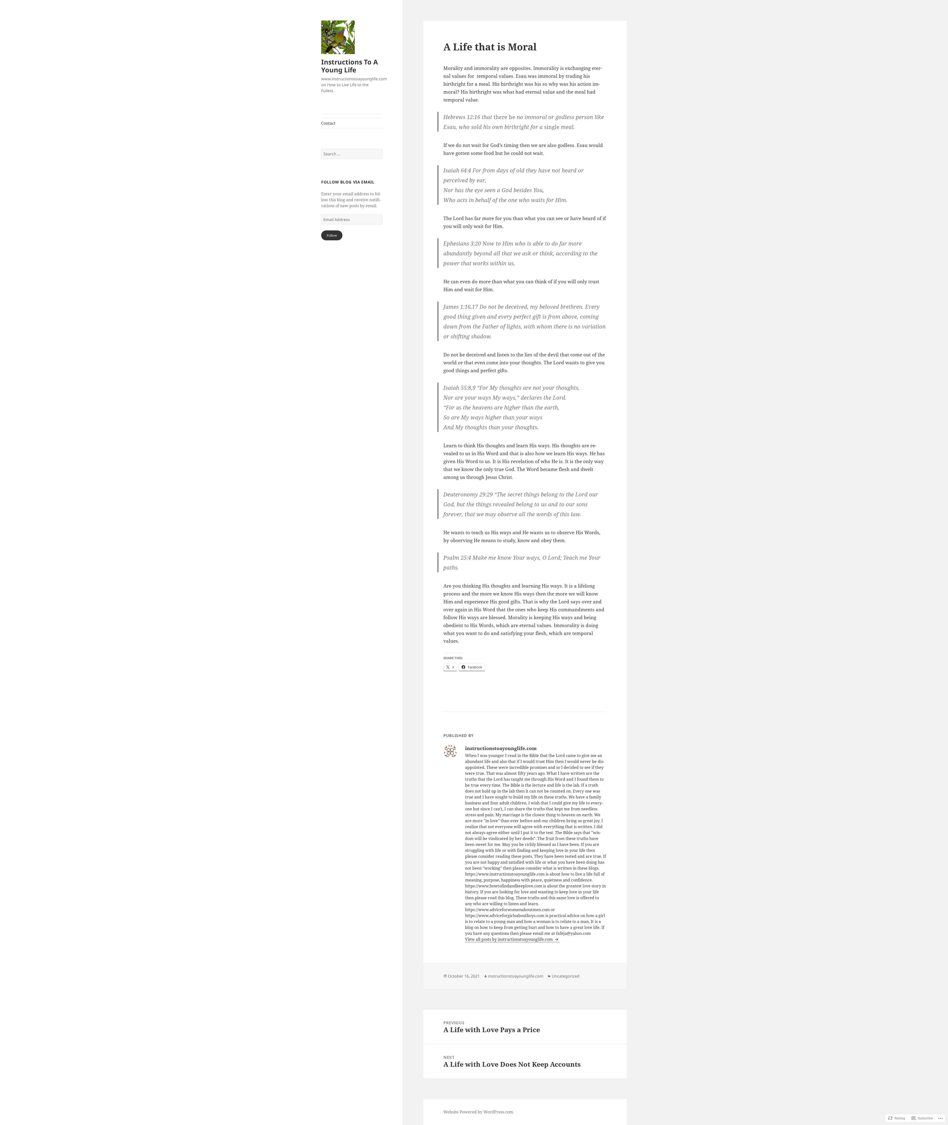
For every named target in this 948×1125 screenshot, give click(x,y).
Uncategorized (565, 976)
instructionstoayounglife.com (515, 976)
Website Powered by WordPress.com (478, 1112)
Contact (328, 123)
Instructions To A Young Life (349, 65)
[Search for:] (351, 154)
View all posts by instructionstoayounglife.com (509, 939)
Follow (332, 235)
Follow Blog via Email (347, 182)
